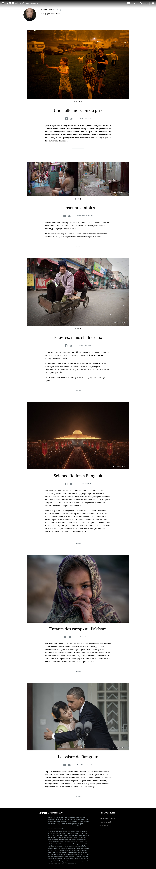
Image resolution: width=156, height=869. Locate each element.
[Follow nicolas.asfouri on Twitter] (57, 9)
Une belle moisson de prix (78, 110)
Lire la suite (78, 151)
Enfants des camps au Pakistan (78, 629)
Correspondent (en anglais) (107, 818)
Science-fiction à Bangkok (78, 476)
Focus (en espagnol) (105, 822)
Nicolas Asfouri (47, 10)
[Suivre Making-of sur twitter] (136, 3)
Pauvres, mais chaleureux (78, 337)
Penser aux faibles (78, 207)
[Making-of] (15, 2)
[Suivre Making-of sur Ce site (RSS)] (141, 3)
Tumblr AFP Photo (105, 826)
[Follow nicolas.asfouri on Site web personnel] (60, 9)
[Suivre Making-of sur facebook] (129, 3)
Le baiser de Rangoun (78, 757)
